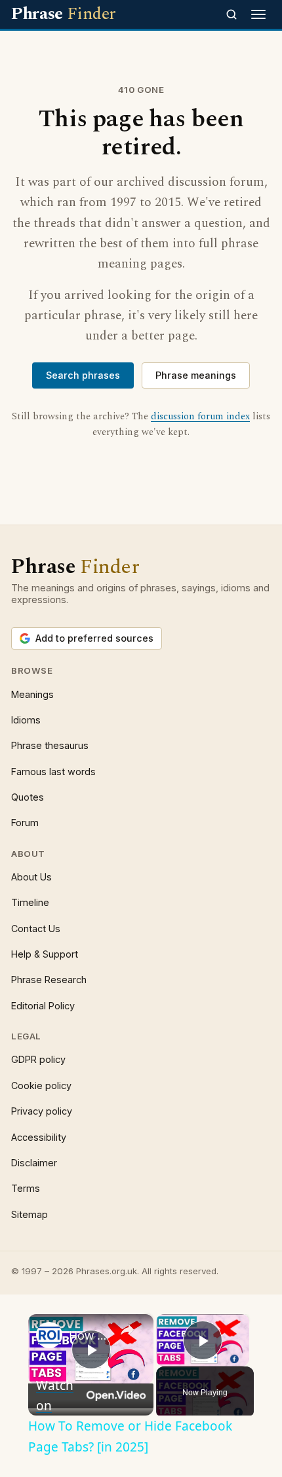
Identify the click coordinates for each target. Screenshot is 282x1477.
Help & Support (44, 954)
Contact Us (35, 928)
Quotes (27, 797)
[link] (49, 1335)
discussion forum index (200, 416)
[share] (127, 1330)
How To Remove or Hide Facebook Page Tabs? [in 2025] (89, 1335)
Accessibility (38, 1137)
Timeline (30, 902)
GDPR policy (38, 1059)
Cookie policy (41, 1085)
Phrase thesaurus (50, 745)
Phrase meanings (195, 375)
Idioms (26, 719)
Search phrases (83, 375)
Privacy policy (41, 1111)
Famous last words (53, 771)
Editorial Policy (43, 1005)
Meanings (32, 694)
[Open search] (231, 14)
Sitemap (29, 1214)
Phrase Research (49, 979)
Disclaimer (34, 1162)
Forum (25, 822)
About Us (31, 876)
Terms (25, 1188)
